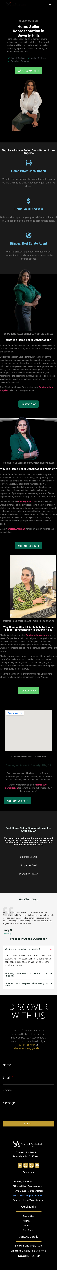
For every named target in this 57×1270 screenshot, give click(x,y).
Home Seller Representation (28, 1195)
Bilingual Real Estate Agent (27, 1186)
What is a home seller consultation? (22, 949)
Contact (27, 1225)
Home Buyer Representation (28, 1191)
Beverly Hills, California (34, 1251)
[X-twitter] (31, 1165)
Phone (7, 1090)
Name (7, 1065)
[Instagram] (25, 1165)
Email (7, 1077)
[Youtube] (37, 1165)
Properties (28, 1216)
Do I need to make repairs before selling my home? (26, 984)
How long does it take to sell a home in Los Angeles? (26, 974)
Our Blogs (28, 1230)
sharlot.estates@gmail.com (28, 1048)
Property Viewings (22, 1181)
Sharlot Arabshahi (16, 529)
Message (9, 1103)
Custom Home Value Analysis (28, 1200)
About (26, 1221)
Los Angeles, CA (26, 501)
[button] (28, 949)
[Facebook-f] (20, 1165)
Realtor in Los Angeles (37, 635)
